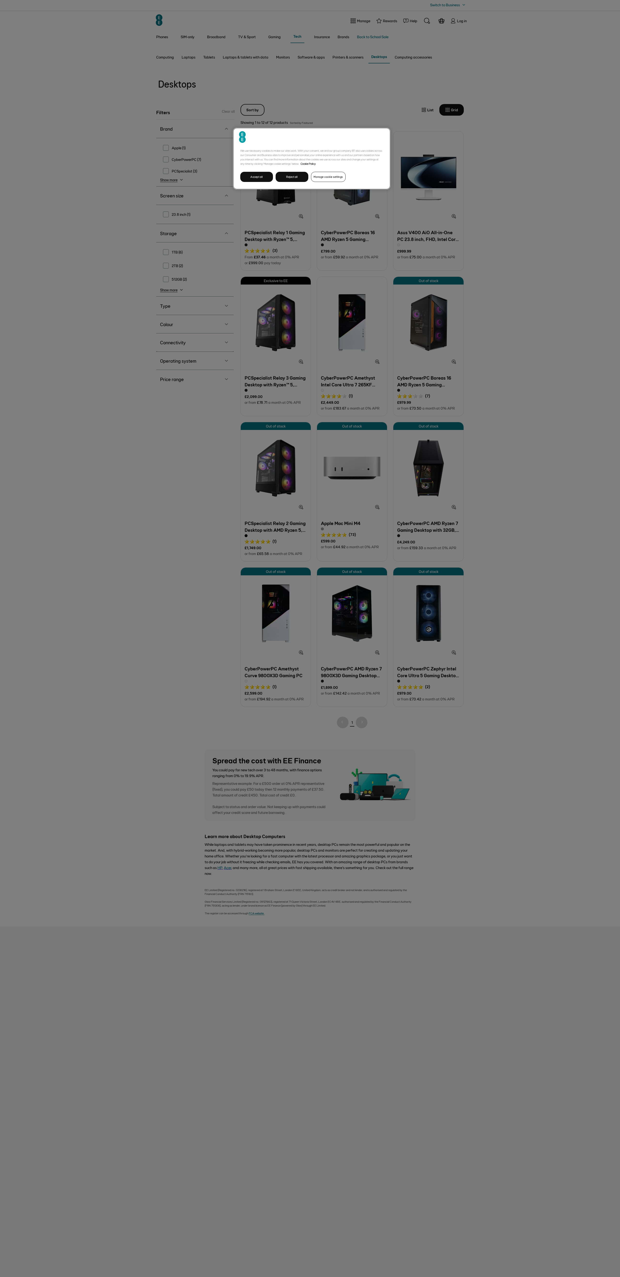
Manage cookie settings (328, 176)
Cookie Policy (308, 163)
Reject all (292, 176)
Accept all (256, 176)
